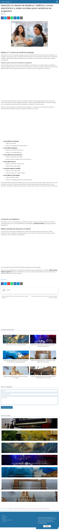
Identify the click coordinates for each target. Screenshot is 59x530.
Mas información (43, 523)
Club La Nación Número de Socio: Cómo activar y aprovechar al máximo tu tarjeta (44, 297)
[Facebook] (2, 18)
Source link (3, 279)
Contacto (4, 521)
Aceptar (47, 526)
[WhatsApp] (11, 18)
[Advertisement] (29, 84)
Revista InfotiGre (5, 2)
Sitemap (4, 518)
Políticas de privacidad (7, 520)
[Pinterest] (8, 18)
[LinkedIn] (15, 18)
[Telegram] (18, 18)
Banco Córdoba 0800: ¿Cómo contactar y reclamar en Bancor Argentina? (15, 297)
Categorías (4, 517)
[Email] (21, 18)
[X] (5, 18)
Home (3, 515)
